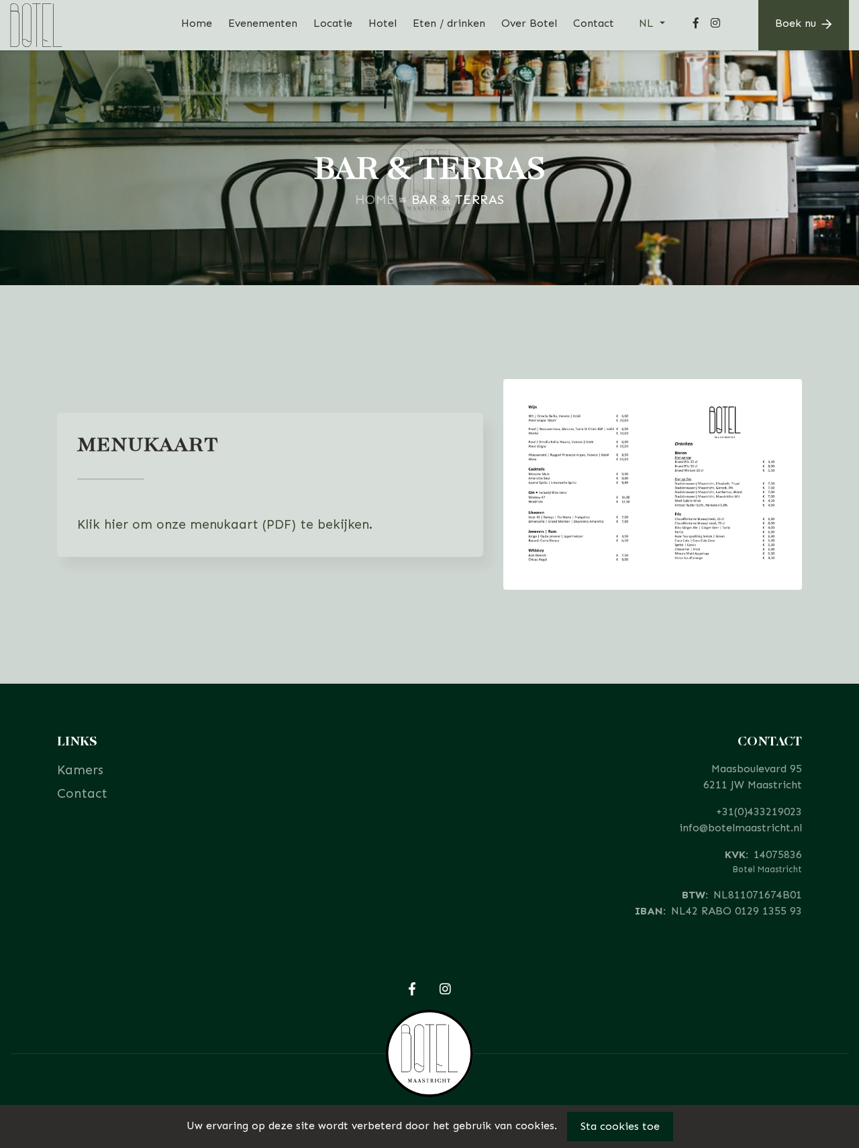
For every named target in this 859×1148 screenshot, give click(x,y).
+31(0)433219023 (759, 811)
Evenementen (262, 23)
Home (196, 23)
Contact (593, 23)
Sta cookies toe (620, 1126)
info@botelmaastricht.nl (740, 827)
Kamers (80, 770)
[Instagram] (715, 25)
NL (648, 23)
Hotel (382, 23)
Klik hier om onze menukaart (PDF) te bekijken (223, 524)
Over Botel (529, 23)
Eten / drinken (449, 23)
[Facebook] (696, 25)
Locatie (332, 23)
